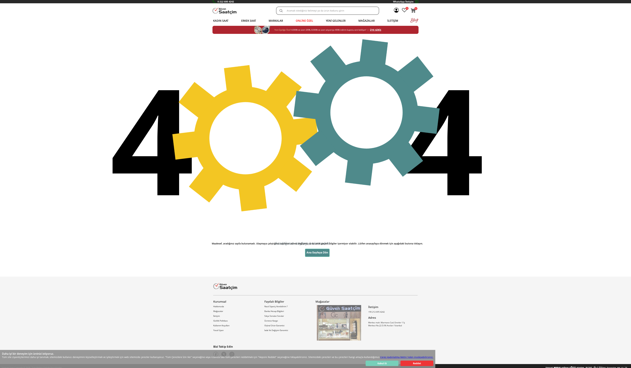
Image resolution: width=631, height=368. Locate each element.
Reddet (417, 363)
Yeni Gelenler (336, 21)
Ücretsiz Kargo (271, 320)
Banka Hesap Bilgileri (274, 311)
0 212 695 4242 (226, 1)
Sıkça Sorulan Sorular (274, 316)
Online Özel (304, 21)
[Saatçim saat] (224, 11)
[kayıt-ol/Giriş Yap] (396, 11)
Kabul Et (382, 363)
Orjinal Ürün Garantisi (274, 325)
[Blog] (414, 22)
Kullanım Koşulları (221, 325)
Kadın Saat (220, 21)
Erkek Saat (248, 21)
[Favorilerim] (404, 12)
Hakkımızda (218, 306)
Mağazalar (366, 21)
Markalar (276, 21)
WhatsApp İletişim (403, 1)
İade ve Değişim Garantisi (276, 330)
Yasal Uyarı (218, 330)
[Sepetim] (413, 12)
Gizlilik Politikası (220, 320)
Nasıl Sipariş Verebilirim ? (276, 306)
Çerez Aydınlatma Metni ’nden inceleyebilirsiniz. (406, 357)
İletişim (392, 21)
